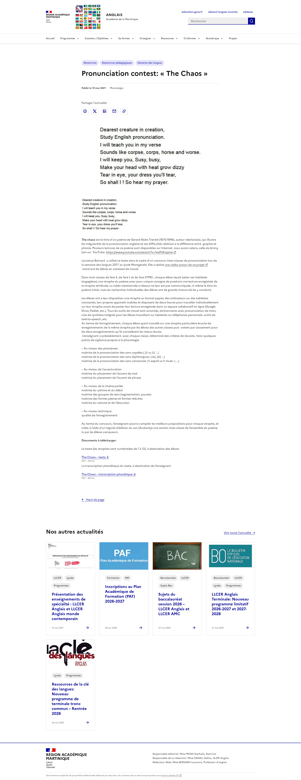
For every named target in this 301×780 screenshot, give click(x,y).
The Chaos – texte (94, 457)
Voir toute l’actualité (237, 533)
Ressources (167, 38)
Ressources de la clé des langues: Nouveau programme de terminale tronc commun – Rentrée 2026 (70, 698)
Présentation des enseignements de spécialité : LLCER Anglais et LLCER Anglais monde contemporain (69, 606)
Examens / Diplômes (97, 38)
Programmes (67, 38)
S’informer (190, 38)
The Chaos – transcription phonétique (107, 474)
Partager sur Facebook (85, 111)
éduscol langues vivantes (223, 12)
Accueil (50, 38)
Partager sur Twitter (94, 111)
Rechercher (251, 21)
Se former (124, 38)
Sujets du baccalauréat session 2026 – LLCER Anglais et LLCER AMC (173, 604)
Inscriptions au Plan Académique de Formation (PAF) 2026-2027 (123, 594)
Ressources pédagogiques (117, 63)
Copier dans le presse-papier (124, 111)
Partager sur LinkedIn (104, 111)
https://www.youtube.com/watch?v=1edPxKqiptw (139, 252)
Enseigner (145, 38)
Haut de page (94, 500)
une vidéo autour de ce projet (184, 265)
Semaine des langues (150, 63)
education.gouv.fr (192, 12)
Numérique (212, 38)
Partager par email (114, 111)
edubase (248, 12)
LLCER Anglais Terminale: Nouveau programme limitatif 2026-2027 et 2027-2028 (230, 604)
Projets (233, 38)
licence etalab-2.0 (169, 775)
